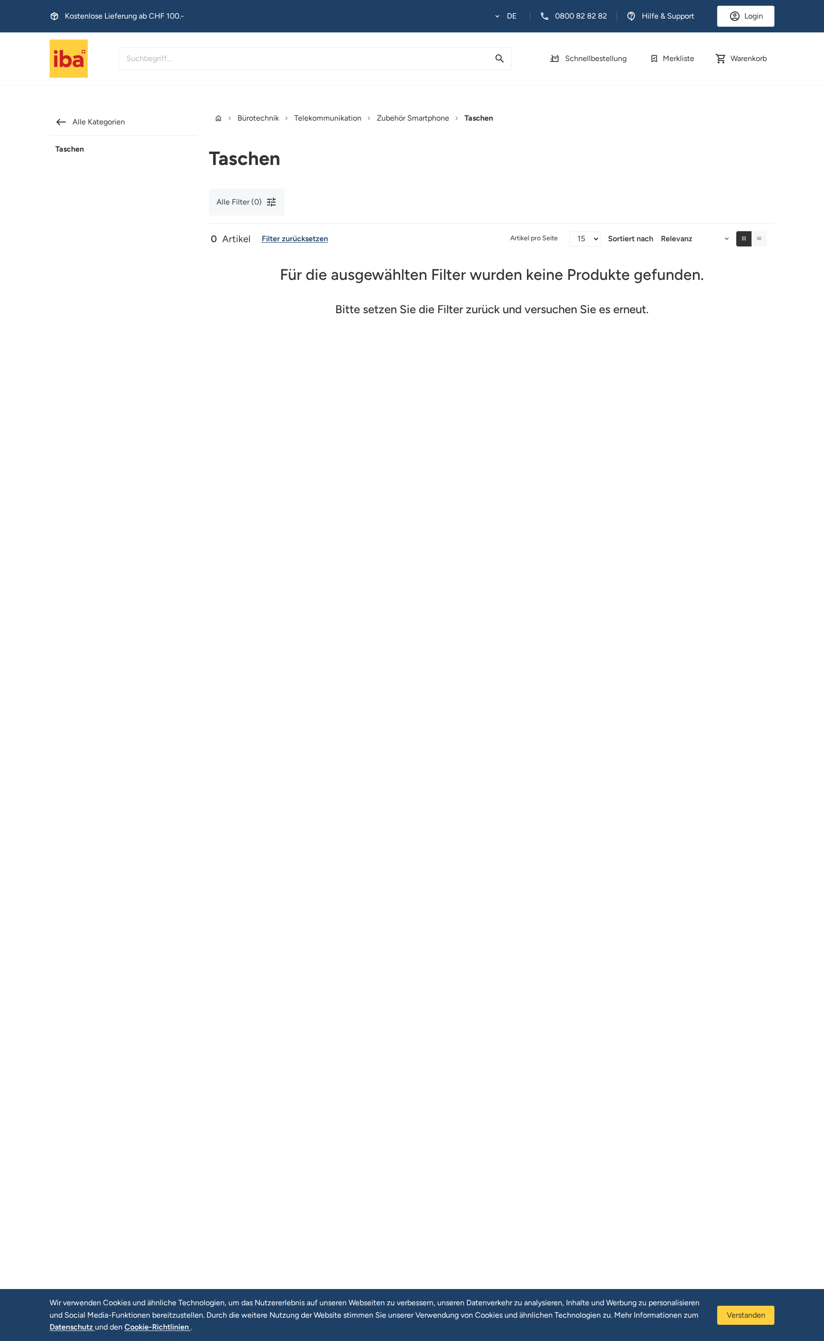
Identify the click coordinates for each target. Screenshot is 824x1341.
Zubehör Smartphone (413, 118)
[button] (506, 16)
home (218, 118)
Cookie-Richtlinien (157, 1326)
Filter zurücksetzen (295, 238)
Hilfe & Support (668, 15)
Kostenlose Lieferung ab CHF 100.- (124, 15)
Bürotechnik (258, 118)
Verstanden (746, 1315)
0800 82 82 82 (581, 15)
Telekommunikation (327, 118)
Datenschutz (72, 1326)
